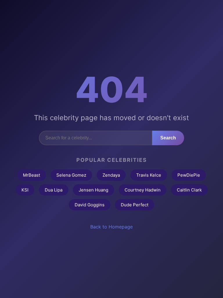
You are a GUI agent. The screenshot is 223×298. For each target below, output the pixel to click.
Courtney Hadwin (143, 190)
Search (168, 137)
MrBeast (31, 175)
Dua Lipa (53, 190)
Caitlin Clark (189, 190)
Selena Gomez (71, 175)
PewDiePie (188, 175)
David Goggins (90, 204)
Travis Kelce (148, 175)
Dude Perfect (134, 204)
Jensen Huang (93, 190)
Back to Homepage (111, 227)
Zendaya (111, 175)
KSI (24, 190)
